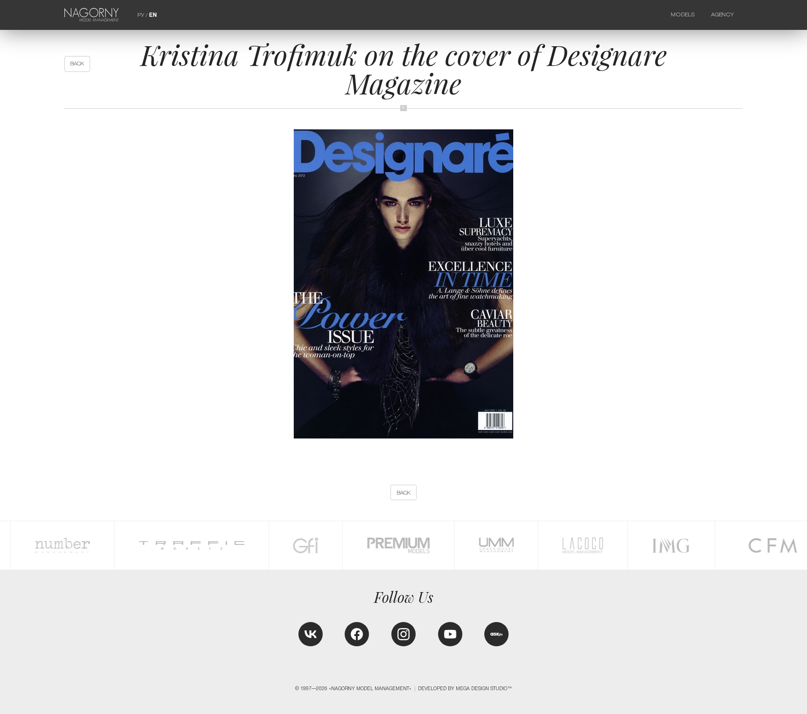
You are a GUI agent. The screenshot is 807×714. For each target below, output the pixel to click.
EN (153, 15)
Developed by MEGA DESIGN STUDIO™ (465, 688)
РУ (140, 15)
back (77, 63)
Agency (722, 14)
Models (683, 14)
